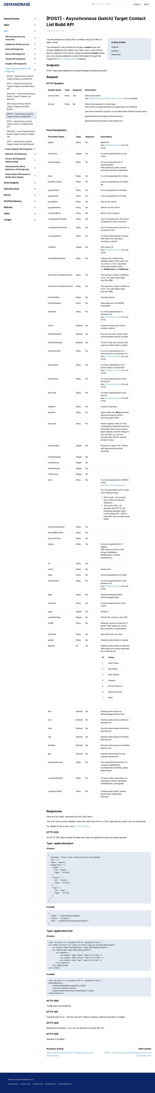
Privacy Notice (13, 1084)
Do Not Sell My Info (65, 1084)
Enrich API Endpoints (15, 54)
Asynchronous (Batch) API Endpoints (18, 70)
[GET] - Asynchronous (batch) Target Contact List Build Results (20, 142)
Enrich (7, 195)
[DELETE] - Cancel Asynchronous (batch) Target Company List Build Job (21, 96)
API (5, 31)
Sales (7, 213)
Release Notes (11, 18)
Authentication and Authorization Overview (106, 98)
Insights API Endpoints (15, 63)
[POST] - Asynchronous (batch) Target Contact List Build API (20, 115)
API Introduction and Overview (15, 38)
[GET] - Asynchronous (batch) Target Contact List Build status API (20, 124)
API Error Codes (81, 826)
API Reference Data (112, 145)
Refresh (8, 207)
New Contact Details (68, 59)
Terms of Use (25, 1084)
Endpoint (115, 47)
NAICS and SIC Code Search (112, 485)
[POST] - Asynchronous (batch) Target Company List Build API (20, 77)
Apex (6, 25)
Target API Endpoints (15, 59)
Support (137, 4)
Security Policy (50, 1084)
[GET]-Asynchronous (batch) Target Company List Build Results (19, 106)
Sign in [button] (146, 4)
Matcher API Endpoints (16, 154)
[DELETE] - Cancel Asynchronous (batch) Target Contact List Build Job (21, 134)
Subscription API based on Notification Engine (17, 175)
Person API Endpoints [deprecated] (15, 160)
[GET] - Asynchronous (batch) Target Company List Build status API (20, 86)
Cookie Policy (38, 1084)
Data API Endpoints (14, 49)
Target (7, 219)
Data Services (11, 189)
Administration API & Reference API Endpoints (17, 168)
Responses (116, 54)
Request (114, 51)
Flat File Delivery (13, 201)
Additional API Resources (17, 44)
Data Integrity (11, 182)
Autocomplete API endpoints (19, 149)
